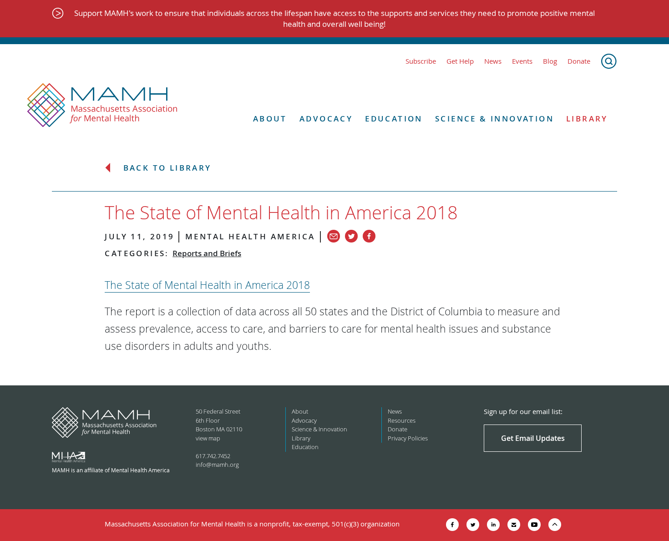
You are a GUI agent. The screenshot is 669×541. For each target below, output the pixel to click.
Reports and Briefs (206, 253)
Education (394, 118)
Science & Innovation (494, 118)
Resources (402, 420)
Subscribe (420, 61)
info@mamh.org (217, 464)
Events (522, 61)
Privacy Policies (408, 438)
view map (208, 438)
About (270, 118)
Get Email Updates (533, 438)
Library (587, 118)
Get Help (460, 61)
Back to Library (167, 168)
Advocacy (326, 118)
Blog (550, 61)
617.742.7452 (213, 456)
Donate (579, 61)
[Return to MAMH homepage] (102, 105)
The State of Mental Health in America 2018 (207, 285)
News (493, 61)
